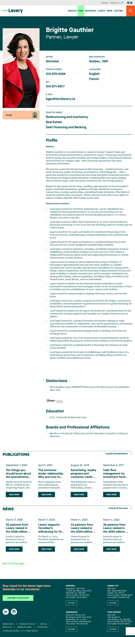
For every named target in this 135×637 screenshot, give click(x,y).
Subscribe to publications (18, 598)
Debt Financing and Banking (66, 127)
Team (80, 11)
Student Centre (8, 624)
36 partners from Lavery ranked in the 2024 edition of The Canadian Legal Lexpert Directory (116, 528)
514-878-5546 (56, 74)
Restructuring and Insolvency (67, 117)
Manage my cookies (25, 627)
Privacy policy (42, 627)
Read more (14, 495)
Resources (90, 11)
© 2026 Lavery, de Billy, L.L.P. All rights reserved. (20, 631)
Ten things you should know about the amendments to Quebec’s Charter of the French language (18, 474)
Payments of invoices (27, 624)
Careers (104, 3)
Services (72, 11)
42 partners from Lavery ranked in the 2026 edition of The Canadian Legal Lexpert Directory (18, 528)
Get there (71, 603)
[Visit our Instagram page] (131, 3)
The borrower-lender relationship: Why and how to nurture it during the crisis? (51, 474)
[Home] (13, 11)
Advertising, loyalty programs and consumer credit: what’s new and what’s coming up (83, 474)
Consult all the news (118, 508)
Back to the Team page (13, 564)
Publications (16, 455)
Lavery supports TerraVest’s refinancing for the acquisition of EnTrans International (50, 528)
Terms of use (7, 627)
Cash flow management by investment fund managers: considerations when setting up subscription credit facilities (115, 474)
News (109, 11)
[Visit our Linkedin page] (128, 3)
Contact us (114, 3)
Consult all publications (116, 454)
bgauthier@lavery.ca (60, 99)
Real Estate (54, 122)
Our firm (118, 11)
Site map (43, 624)
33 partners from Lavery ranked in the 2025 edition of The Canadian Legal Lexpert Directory (83, 528)
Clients (101, 11)
